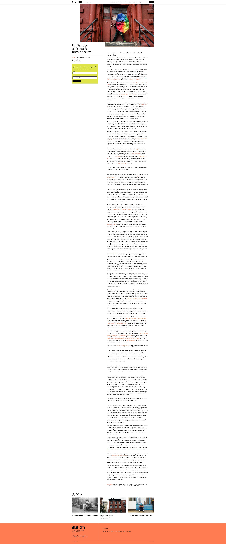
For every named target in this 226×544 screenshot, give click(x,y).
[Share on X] (73, 61)
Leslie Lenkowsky (80, 57)
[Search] (140, 2)
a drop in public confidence (134, 79)
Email (74, 75)
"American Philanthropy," (123, 345)
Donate (151, 2)
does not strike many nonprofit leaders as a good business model (129, 186)
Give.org (118, 156)
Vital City (76, 542)
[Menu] (142, 2)
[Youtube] (75, 536)
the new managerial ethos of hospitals (121, 209)
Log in (146, 2)
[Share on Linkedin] (77, 61)
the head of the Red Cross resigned (127, 94)
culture (73, 57)
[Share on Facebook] (75, 61)
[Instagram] (78, 536)
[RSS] (86, 536)
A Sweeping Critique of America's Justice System (140, 515)
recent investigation (113, 253)
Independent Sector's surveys (119, 455)
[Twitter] (81, 536)
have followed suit (130, 340)
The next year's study (135, 153)
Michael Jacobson (131, 517)
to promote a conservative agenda (120, 327)
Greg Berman (102, 518)
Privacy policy (151, 542)
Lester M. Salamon (127, 238)
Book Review (74, 513)
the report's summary (121, 163)
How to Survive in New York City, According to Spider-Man (107, 516)
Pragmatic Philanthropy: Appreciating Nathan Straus (85, 515)
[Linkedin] (84, 536)
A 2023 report (139, 149)
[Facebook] (73, 536)
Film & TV (101, 513)
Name (74, 71)
